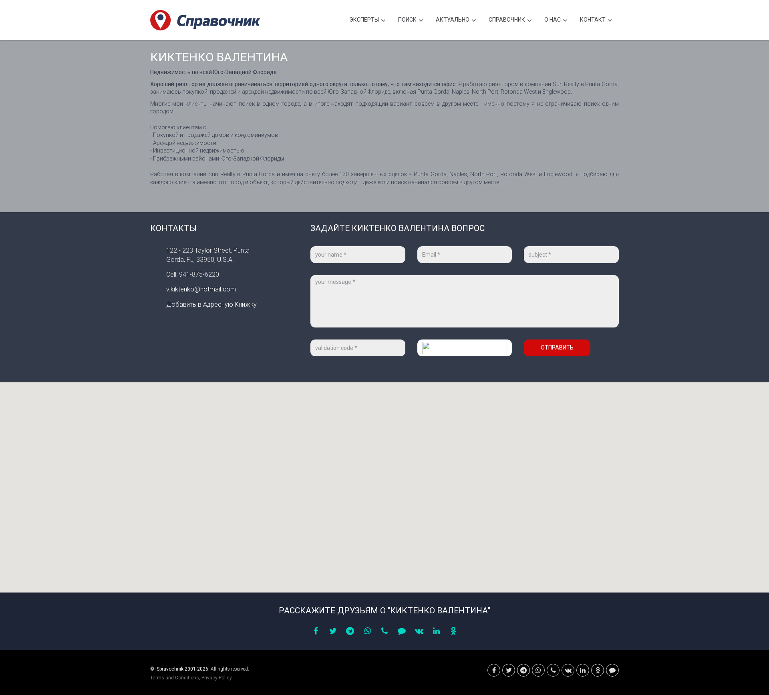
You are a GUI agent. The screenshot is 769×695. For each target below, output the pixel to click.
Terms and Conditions (174, 678)
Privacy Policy (216, 678)
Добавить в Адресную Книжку (211, 304)
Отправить (557, 347)
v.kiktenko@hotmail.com (201, 289)
